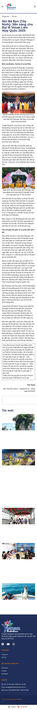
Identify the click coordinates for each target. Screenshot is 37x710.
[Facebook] (2, 644)
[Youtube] (8, 644)
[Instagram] (13, 644)
